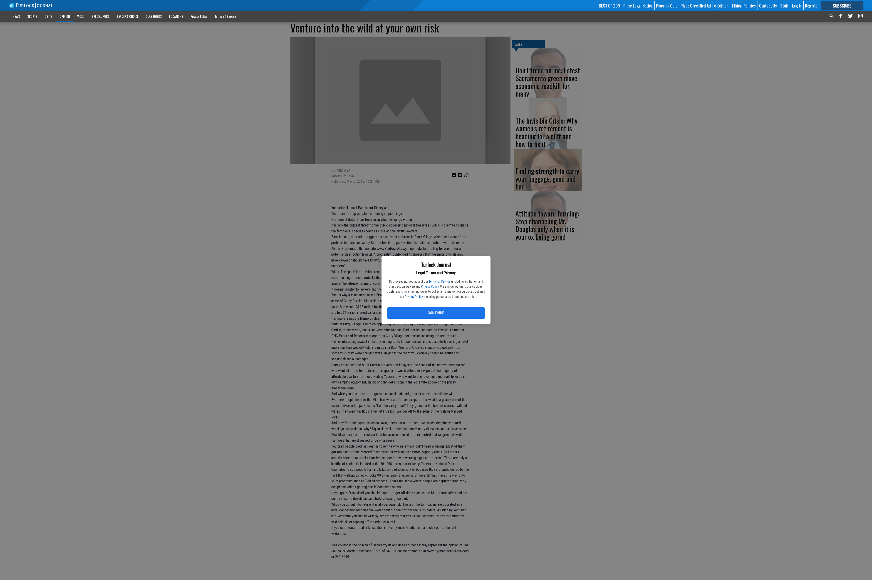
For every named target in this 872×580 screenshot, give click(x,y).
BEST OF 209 (609, 5)
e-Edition (721, 5)
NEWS (16, 16)
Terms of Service (440, 281)
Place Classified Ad (696, 5)
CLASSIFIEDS (154, 16)
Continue (436, 313)
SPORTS (32, 16)
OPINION (65, 16)
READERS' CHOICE (128, 16)
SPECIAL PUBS (101, 16)
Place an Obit (666, 5)
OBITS (48, 16)
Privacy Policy (430, 286)
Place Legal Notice (638, 5)
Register (812, 5)
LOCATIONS (176, 16)
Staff (784, 5)
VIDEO (80, 16)
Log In (797, 5)
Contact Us (768, 5)
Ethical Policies (744, 5)
